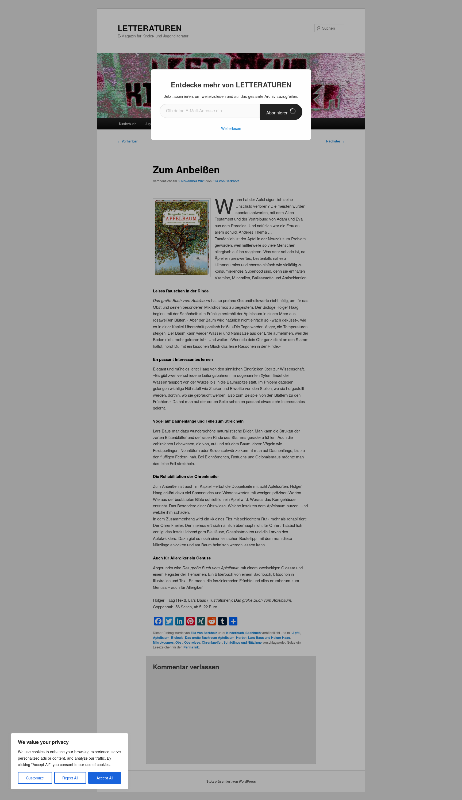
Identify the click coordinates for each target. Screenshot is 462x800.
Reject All (70, 777)
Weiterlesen (231, 128)
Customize (35, 777)
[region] (69, 761)
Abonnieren (278, 113)
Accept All (105, 777)
